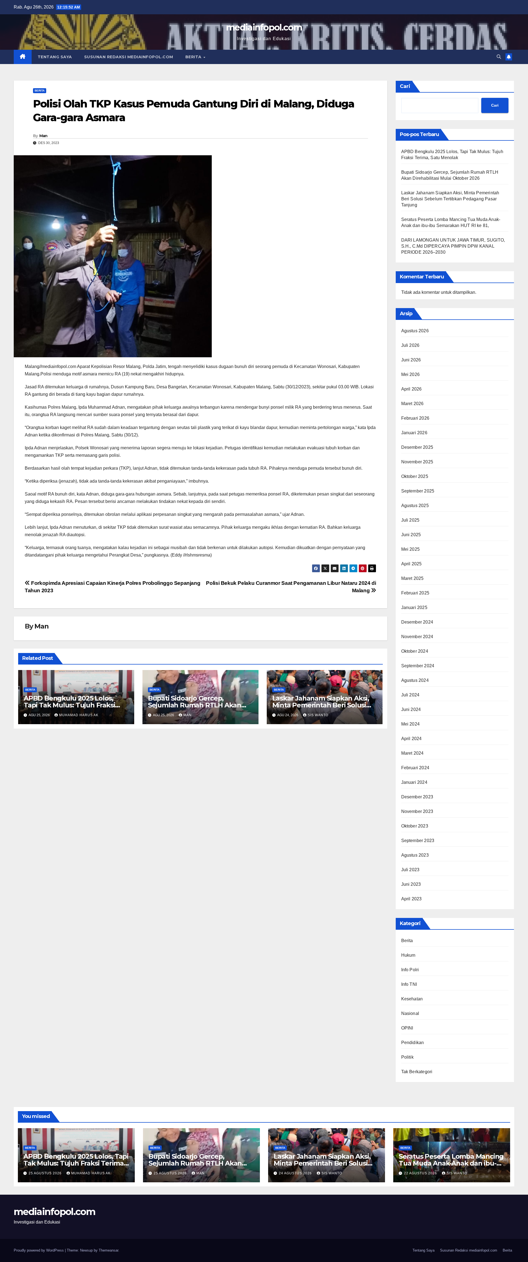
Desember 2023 (417, 797)
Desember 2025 (417, 447)
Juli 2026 (410, 345)
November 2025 (417, 462)
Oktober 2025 (414, 476)
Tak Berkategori (417, 1071)
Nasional (410, 1013)
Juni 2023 (411, 884)
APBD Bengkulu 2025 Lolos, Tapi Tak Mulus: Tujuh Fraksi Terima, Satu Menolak (69, 705)
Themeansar (108, 1250)
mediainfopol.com (264, 27)
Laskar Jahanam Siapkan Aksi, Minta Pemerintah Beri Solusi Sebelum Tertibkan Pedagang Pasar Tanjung (450, 198)
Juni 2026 (411, 360)
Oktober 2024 (414, 651)
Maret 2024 (412, 753)
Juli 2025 (410, 520)
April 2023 (411, 898)
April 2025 (411, 563)
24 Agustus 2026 (296, 1173)
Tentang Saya (55, 56)
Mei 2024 (410, 724)
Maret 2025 (412, 578)
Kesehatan (412, 999)
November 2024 (417, 636)
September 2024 (418, 665)
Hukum (408, 955)
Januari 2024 (414, 782)
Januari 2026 (414, 432)
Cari (405, 86)
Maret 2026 (412, 403)
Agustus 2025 (415, 505)
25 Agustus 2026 (46, 1173)
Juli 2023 (410, 869)
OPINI (407, 1028)
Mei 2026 (410, 374)
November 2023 (417, 811)
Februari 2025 (415, 593)
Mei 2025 (410, 549)
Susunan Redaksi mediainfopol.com (128, 56)
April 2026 (411, 389)
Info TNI (409, 984)
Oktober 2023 (414, 826)
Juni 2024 (411, 709)
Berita (194, 56)
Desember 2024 (417, 622)
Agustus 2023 (415, 855)
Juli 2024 (410, 695)
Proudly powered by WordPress (39, 1250)
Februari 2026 (415, 418)
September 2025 (418, 491)
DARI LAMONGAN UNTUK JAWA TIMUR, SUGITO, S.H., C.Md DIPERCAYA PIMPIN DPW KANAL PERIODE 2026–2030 (453, 246)
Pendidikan (412, 1042)
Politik (407, 1057)
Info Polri (410, 969)
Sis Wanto (318, 715)
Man (43, 135)
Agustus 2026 (415, 330)
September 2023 (418, 840)
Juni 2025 (411, 534)
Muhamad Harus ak (78, 715)
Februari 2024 (415, 767)
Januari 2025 (414, 607)
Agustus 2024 (415, 680)
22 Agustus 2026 (421, 1173)
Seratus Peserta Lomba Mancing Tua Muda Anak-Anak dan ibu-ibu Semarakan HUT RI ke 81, (451, 1163)
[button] (499, 56)
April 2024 (411, 738)
